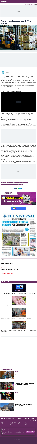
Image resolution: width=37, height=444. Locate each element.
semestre (18, 182)
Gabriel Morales (4, 267)
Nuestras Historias (13, 421)
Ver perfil (7, 72)
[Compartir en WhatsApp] (18, 188)
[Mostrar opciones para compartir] (36, 4)
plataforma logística (14, 184)
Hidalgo (19, 423)
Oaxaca (19, 421)
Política (1, 423)
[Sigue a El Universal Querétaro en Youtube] (36, 420)
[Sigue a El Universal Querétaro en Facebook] (31, 420)
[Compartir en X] (16, 188)
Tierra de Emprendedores (13, 424)
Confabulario (26, 425)
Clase (25, 422)
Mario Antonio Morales (5, 261)
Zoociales (11, 425)
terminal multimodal (5, 184)
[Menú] (36, 1)
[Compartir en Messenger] (20, 188)
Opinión (3, 259)
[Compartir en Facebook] (15, 188)
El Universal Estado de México (21, 425)
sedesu (8, 182)
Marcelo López (24, 182)
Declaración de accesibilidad (18, 439)
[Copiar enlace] (21, 188)
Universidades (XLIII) (6, 275)
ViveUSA (25, 423)
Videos (7, 421)
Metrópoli (2, 425)
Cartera (7, 69)
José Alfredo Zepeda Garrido (7, 273)
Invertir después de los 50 (7, 263)
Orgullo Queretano (13, 422)
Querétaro (4, 182)
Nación (1, 422)
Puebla (19, 422)
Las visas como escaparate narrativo (9, 269)
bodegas (21, 184)
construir (13, 182)
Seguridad (2, 421)
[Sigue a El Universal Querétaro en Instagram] (34, 420)
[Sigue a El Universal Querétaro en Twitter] (32, 420)
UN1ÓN (25, 424)
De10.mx (25, 421)
